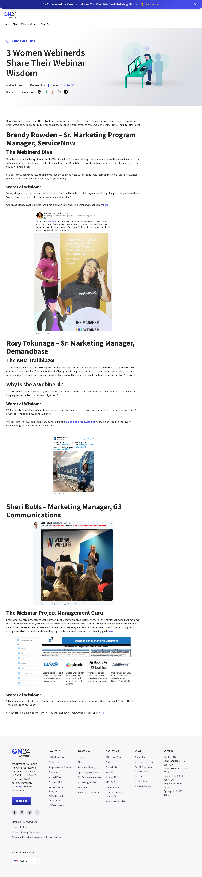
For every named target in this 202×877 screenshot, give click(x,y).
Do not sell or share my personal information (36, 837)
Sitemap (16, 821)
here (19, 786)
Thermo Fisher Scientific (114, 794)
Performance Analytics (56, 789)
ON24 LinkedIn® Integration (57, 798)
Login (80, 757)
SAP (108, 762)
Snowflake (112, 767)
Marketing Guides (86, 782)
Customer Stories (115, 801)
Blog (15, 24)
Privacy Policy (19, 826)
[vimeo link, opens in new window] (29, 812)
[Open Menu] (195, 15)
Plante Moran (113, 777)
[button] (195, 4)
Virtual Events (56, 777)
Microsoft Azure (114, 757)
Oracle (109, 772)
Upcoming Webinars (88, 772)
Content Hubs (56, 782)
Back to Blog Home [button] (23, 41)
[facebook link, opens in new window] (14, 812)
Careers (139, 776)
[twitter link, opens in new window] (21, 812)
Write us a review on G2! (23, 852)
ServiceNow (112, 787)
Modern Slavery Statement (26, 832)
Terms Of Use (30, 821)
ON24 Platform (57, 757)
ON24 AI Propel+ (58, 805)
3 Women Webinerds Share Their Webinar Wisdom (36, 24)
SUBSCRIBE (21, 801)
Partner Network (144, 762)
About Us (140, 757)
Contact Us (170, 757)
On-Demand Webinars (89, 777)
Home (6, 24)
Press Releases (143, 786)
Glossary (82, 787)
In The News (141, 781)
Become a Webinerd (88, 792)
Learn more (151, 4)
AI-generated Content (61, 767)
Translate (54, 772)
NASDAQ (110, 782)
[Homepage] (16, 14)
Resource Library (86, 767)
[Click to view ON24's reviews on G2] (23, 846)
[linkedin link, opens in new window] (37, 812)
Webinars (54, 762)
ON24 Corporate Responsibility (144, 769)
